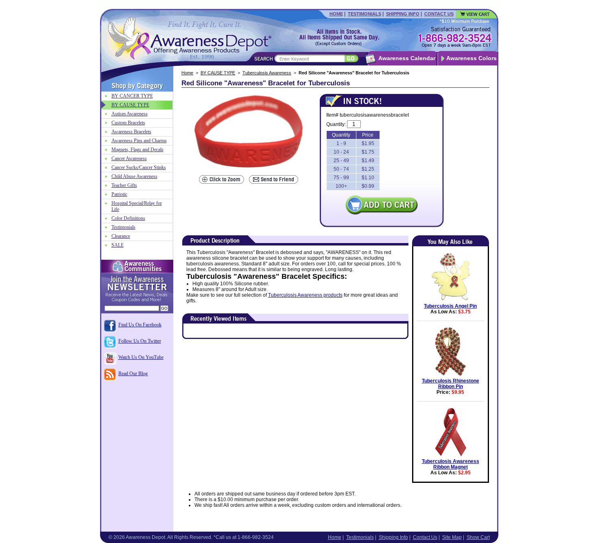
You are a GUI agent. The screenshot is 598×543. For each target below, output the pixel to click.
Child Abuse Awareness (134, 176)
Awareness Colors (471, 58)
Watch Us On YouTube (141, 357)
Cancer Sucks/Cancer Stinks (138, 167)
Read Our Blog (133, 373)
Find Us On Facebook (140, 325)
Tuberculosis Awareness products (305, 295)
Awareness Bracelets (131, 132)
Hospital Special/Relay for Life (136, 206)
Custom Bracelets (128, 123)
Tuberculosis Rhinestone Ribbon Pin (450, 383)
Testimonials (364, 13)
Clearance (120, 236)
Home (336, 13)
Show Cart (478, 537)
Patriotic (119, 194)
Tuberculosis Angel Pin (450, 306)
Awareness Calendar (406, 58)
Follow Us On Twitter (139, 341)
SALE (117, 245)
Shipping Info (402, 13)
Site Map (452, 537)
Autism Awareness (129, 114)
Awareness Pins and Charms (139, 140)
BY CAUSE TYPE (218, 72)
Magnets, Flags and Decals (137, 149)
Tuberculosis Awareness (266, 72)
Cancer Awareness (129, 158)
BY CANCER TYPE (132, 96)
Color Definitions (128, 218)
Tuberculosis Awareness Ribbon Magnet (450, 464)
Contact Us (439, 13)
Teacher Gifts (124, 185)
